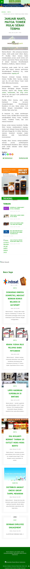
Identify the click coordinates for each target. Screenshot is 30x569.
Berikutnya (22, 158)
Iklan (23, 566)
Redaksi (9, 566)
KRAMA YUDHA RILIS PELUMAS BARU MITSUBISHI (15, 347)
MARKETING (15, 483)
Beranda (5, 566)
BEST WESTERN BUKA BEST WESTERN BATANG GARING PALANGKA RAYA (16, 232)
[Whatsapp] (8, 154)
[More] (12, 154)
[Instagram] (10, 154)
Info (26, 566)
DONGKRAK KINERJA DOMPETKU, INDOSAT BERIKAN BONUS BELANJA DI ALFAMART (15, 298)
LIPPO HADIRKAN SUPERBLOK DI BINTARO (15, 393)
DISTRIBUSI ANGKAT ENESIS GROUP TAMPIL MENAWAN (15, 490)
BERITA (9, 12)
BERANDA (4, 12)
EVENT (15, 520)
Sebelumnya (8, 158)
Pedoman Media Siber (16, 566)
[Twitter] (5, 154)
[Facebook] (3, 154)
